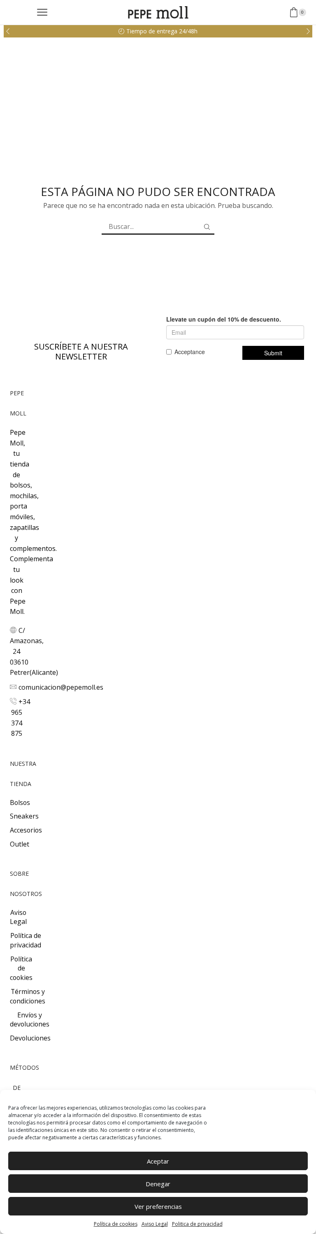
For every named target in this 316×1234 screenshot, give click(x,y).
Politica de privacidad (197, 1223)
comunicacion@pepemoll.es (61, 687)
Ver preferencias (158, 1206)
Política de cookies (115, 1223)
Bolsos (20, 802)
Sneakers (24, 816)
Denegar (158, 1184)
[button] (8, 31)
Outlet (19, 844)
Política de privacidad (25, 940)
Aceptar (158, 1161)
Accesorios (26, 830)
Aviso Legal (155, 1223)
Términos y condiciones (27, 996)
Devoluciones (30, 1038)
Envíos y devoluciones (29, 1019)
